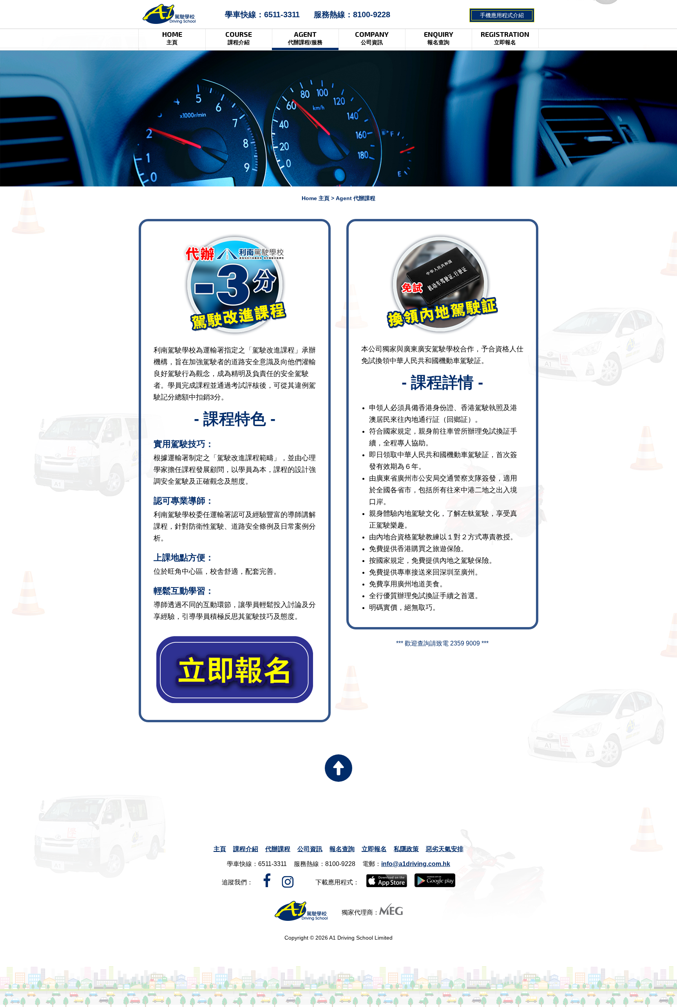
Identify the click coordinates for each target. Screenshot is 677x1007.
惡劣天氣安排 (444, 849)
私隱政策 (406, 849)
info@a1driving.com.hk (415, 864)
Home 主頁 (315, 198)
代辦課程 (277, 849)
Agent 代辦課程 (355, 198)
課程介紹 (245, 849)
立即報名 (374, 849)
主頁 (220, 849)
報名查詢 (342, 849)
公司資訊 (309, 849)
